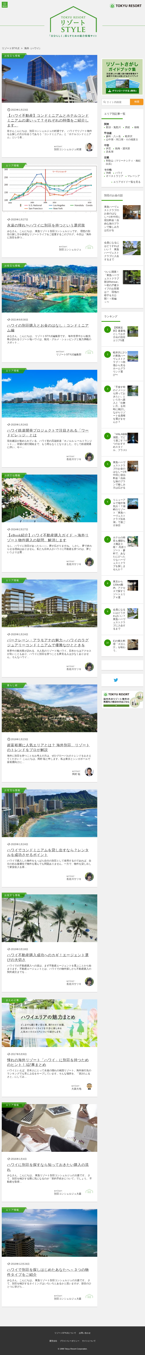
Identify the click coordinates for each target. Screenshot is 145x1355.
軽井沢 (128, 136)
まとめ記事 (12, 1000)
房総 (127, 127)
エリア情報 (12, 165)
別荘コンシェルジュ (70, 249)
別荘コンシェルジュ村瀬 (67, 149)
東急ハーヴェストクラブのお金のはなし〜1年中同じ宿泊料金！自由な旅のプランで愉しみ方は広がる (120, 475)
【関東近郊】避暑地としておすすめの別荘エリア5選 (119, 334)
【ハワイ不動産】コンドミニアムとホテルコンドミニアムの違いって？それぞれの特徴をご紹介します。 (48, 120)
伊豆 (108, 148)
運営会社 (53, 1341)
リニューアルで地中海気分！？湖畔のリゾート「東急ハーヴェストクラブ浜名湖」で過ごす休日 (119, 512)
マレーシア (133, 176)
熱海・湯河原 (122, 148)
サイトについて (89, 1341)
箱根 (136, 127)
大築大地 (76, 1088)
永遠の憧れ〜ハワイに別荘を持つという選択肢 (46, 225)
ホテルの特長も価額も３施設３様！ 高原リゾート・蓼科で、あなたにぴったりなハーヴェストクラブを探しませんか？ (119, 553)
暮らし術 (12, 685)
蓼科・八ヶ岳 (113, 136)
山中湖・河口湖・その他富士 (122, 139)
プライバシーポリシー (69, 1341)
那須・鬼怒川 (113, 127)
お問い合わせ (85, 1333)
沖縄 (108, 172)
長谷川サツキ (73, 459)
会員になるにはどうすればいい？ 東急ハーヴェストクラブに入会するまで (120, 619)
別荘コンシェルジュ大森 (67, 1193)
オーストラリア (114, 176)
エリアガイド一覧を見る (127, 181)
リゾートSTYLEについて (65, 1333)
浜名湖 (109, 151)
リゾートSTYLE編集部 (68, 354)
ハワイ (119, 172)
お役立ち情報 (12, 55)
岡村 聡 (76, 774)
